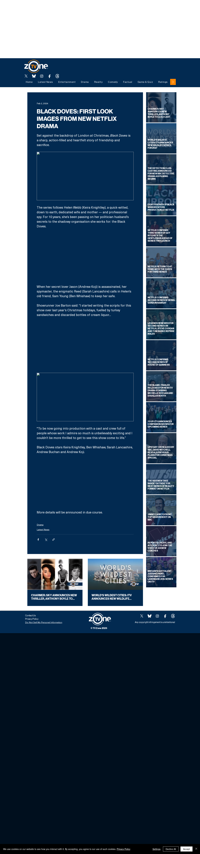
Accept (186, 849)
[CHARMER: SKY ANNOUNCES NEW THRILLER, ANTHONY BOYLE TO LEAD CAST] (54, 574)
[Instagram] (42, 76)
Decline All (171, 849)
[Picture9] (57, 76)
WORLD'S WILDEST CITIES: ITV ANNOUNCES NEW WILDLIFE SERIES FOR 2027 (112, 597)
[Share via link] (53, 539)
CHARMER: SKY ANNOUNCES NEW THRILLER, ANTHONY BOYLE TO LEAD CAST (54, 597)
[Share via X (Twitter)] (45, 539)
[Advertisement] (57, 7)
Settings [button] (156, 849)
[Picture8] (34, 76)
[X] (26, 76)
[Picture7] (50, 76)
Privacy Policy (123, 849)
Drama (40, 524)
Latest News (43, 529)
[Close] (196, 848)
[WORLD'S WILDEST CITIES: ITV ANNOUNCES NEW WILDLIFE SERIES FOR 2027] (115, 574)
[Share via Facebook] (38, 539)
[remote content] (85, 256)
